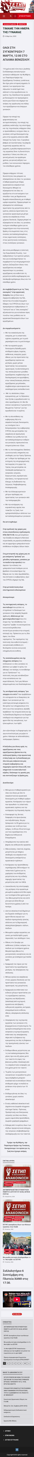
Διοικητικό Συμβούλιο (10, 24)
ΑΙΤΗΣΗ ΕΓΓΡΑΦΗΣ (25, 16)
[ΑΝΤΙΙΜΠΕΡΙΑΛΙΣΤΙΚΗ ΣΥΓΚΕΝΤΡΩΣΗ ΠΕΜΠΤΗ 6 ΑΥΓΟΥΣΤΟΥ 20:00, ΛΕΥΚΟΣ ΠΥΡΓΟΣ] (17, 1176)
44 (25, 1363)
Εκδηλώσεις (19, 1250)
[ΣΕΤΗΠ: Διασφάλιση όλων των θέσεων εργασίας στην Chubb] (17, 1210)
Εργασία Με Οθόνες (10, 1421)
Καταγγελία (8, 1219)
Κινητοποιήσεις (20, 1182)
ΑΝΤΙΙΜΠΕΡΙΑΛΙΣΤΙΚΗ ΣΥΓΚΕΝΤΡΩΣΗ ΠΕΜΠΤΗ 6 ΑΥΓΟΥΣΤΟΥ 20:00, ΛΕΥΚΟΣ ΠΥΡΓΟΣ (16, 1192)
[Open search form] (10, 16)
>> (29, 1363)
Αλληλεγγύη (8, 1217)
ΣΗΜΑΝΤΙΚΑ (22, 24)
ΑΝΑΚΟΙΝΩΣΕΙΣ (9, 1182)
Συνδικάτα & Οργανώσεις (12, 1416)
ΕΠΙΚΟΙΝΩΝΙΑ (9, 1435)
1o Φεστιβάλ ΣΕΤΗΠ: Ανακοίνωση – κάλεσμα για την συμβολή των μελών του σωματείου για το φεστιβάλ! (17, 1351)
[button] (4, 16)
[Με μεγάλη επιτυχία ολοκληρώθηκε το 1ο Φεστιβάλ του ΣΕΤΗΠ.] (17, 1243)
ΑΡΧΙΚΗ (7, 1431)
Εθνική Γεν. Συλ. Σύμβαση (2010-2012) (15, 1406)
